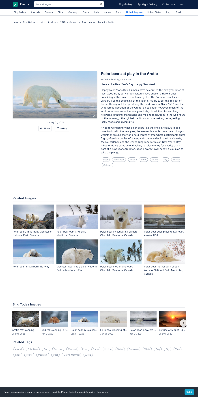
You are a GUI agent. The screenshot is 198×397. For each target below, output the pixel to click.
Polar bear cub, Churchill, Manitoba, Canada (71, 233)
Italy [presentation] (168, 12)
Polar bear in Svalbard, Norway (31, 266)
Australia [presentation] (35, 12)
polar (132, 159)
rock (17, 354)
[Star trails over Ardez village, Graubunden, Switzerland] (94, 95)
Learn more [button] (102, 392)
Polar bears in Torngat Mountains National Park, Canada (32, 233)
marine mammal (72, 354)
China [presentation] (60, 12)
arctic (88, 354)
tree (177, 349)
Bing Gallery (125, 4)
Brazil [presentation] (178, 12)
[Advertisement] (99, 47)
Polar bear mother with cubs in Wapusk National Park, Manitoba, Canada (163, 270)
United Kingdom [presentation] (134, 12)
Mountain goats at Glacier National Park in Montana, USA (76, 268)
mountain (42, 354)
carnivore (134, 349)
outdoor (107, 165)
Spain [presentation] (118, 12)
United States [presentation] (154, 12)
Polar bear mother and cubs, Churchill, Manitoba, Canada (116, 268)
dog (158, 349)
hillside (108, 349)
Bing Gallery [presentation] (20, 12)
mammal (72, 349)
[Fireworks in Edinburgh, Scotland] (15, 95)
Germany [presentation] (72, 12)
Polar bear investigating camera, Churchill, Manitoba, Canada (119, 233)
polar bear (119, 159)
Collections (168, 4)
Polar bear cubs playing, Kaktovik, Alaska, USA (164, 233)
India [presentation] (96, 12)
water (120, 349)
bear (105, 159)
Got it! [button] (189, 392)
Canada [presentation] (49, 12)
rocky (29, 354)
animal (176, 159)
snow (143, 159)
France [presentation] (85, 12)
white (155, 159)
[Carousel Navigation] (99, 325)
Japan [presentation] (107, 12)
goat (55, 354)
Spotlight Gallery (147, 4)
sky (165, 159)
